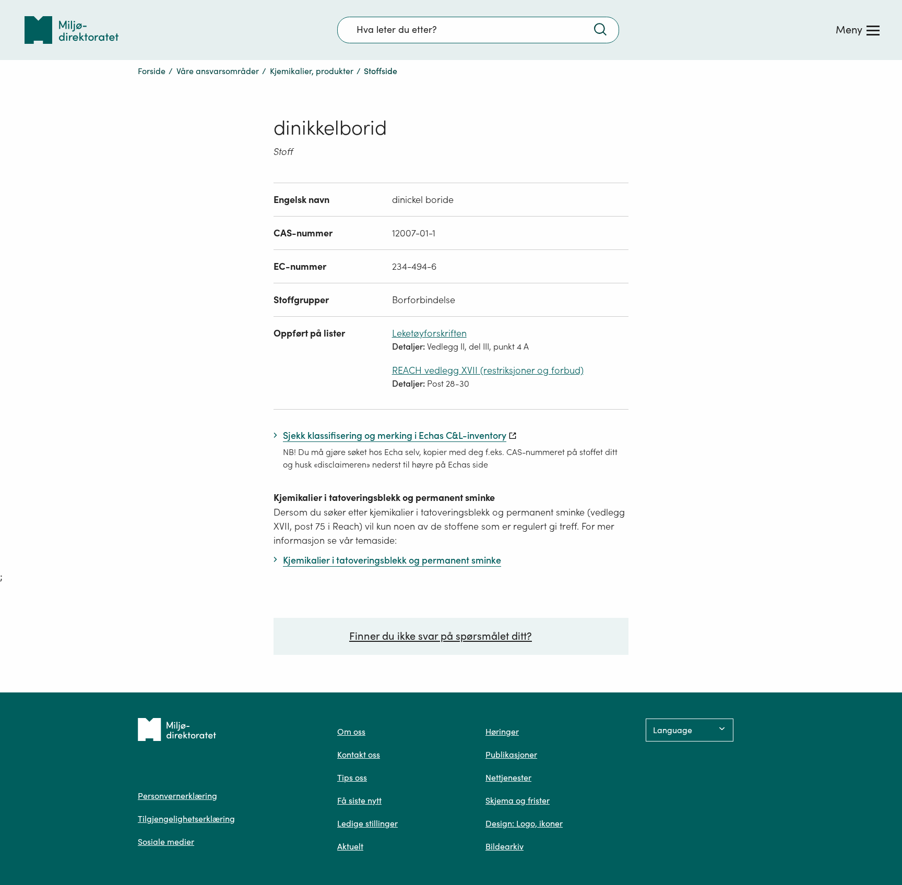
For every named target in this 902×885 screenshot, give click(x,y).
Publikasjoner (511, 754)
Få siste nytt (359, 800)
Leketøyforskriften (429, 333)
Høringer (502, 731)
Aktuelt (350, 846)
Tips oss (352, 777)
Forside (151, 71)
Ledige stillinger (367, 823)
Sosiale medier (166, 841)
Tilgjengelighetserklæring (186, 819)
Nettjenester (508, 777)
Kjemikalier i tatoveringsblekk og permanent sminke (384, 498)
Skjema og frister (517, 800)
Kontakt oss (358, 754)
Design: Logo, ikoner (524, 823)
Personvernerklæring (177, 796)
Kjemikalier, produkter (311, 71)
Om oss (351, 731)
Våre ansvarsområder (217, 71)
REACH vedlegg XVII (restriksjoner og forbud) (488, 370)
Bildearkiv (504, 846)
